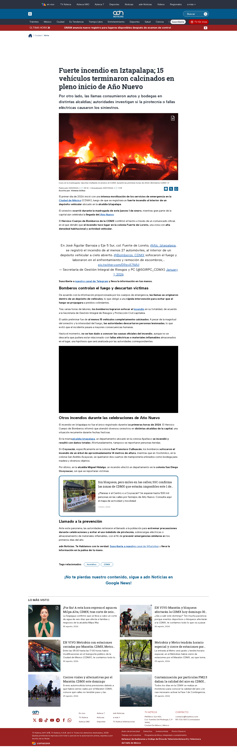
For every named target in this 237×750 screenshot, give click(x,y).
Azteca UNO (83, 4)
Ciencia (160, 21)
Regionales (176, 4)
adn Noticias (145, 4)
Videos (161, 4)
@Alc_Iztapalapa (163, 245)
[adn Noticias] (118, 14)
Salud (148, 21)
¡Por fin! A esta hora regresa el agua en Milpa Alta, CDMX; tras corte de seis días (90, 610)
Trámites (34, 21)
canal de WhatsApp (134, 546)
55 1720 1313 (181, 719)
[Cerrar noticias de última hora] (205, 28)
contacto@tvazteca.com (186, 717)
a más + (191, 4)
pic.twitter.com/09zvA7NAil (118, 265)
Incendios (91, 564)
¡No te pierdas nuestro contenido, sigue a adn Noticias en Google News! (118, 580)
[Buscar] (205, 14)
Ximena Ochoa (78, 190)
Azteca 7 (99, 4)
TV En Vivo (200, 21)
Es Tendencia (76, 21)
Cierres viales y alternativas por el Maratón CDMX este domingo (88, 679)
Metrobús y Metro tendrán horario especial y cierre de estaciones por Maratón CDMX (179, 644)
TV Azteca (65, 4)
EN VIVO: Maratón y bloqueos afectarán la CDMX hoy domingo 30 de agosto (180, 610)
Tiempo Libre (96, 21)
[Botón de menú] (30, 14)
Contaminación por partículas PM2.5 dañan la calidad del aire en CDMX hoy (181, 679)
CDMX (107, 564)
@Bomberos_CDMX (129, 255)
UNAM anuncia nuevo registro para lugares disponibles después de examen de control (100, 27)
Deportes (114, 4)
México (47, 21)
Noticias (129, 4)
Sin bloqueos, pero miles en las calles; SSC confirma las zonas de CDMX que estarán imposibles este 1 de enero (135, 486)
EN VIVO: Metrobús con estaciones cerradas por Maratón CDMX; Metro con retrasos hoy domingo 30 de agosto (88, 644)
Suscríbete (178, 21)
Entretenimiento (116, 21)
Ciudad (60, 21)
